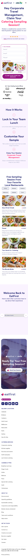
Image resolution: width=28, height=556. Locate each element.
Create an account (6, 533)
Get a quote (4, 526)
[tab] (5, 188)
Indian (3, 472)
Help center (4, 518)
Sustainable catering (6, 502)
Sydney (3, 434)
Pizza (2, 478)
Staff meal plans (5, 454)
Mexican (3, 475)
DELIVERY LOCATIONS (7, 408)
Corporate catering (6, 445)
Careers (3, 542)
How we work (5, 496)
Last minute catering (6, 458)
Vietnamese (4, 488)
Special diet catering (6, 481)
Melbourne (4, 424)
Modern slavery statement (8, 509)
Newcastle (4, 427)
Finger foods (4, 469)
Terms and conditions (7, 515)
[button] (26, 3)
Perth (2, 430)
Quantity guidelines (6, 499)
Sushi (2, 485)
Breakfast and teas (6, 466)
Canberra (3, 418)
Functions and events (7, 451)
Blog (2, 512)
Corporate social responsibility (9, 505)
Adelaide (3, 411)
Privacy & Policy (5, 554)
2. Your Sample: (6, 60)
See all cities (4, 437)
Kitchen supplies (5, 448)
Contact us (4, 529)
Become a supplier (6, 536)
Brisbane (3, 415)
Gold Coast (4, 421)
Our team (4, 539)
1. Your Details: (6, 46)
